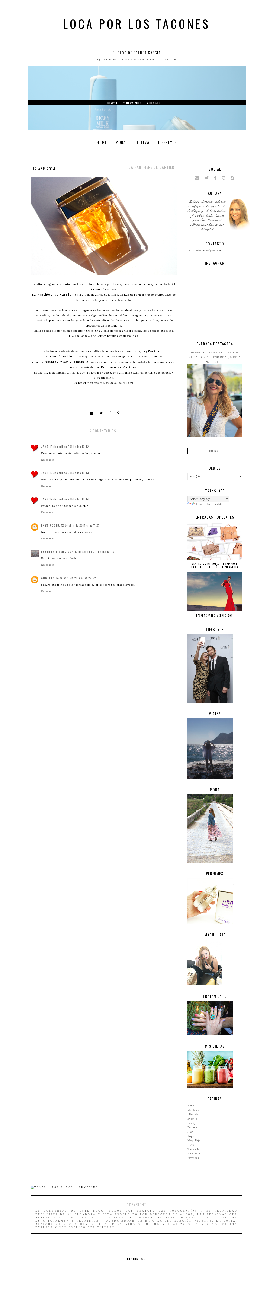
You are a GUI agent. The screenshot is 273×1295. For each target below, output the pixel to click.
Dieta (190, 1144)
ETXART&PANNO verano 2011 (215, 615)
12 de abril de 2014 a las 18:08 (94, 551)
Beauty (191, 1123)
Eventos (192, 1118)
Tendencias (194, 1149)
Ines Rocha (50, 525)
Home (102, 142)
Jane (44, 446)
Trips (190, 1136)
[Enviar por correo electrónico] (92, 413)
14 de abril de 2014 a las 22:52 (76, 578)
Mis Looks (193, 1110)
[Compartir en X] (102, 413)
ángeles (48, 578)
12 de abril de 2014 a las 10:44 (69, 499)
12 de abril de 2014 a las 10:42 (69, 446)
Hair (190, 1131)
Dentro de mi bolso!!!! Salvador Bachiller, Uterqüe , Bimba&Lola (214, 565)
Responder (47, 459)
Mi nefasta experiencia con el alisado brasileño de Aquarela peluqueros (215, 357)
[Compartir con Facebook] (111, 413)
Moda (121, 142)
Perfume (192, 1127)
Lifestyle (167, 142)
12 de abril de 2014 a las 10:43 (69, 473)
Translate (216, 503)
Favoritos (193, 1157)
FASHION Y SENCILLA (57, 551)
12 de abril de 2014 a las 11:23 (80, 525)
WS (143, 1259)
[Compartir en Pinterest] (118, 413)
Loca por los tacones (136, 23)
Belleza (142, 142)
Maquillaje (193, 1140)
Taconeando (194, 1153)
